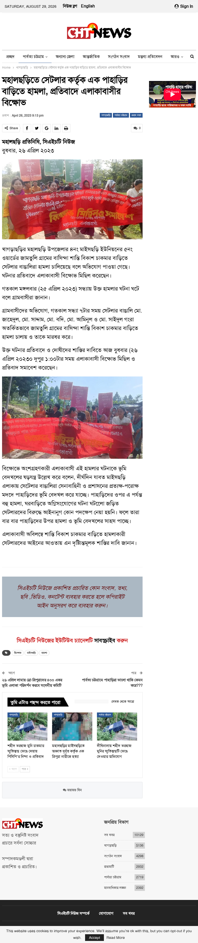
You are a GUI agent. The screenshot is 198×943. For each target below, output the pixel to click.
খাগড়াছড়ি (105, 115)
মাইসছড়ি (31, 652)
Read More (115, 937)
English (88, 6)
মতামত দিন (74, 790)
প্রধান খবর (136, 115)
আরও (175, 56)
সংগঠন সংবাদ (119, 56)
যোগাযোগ (106, 913)
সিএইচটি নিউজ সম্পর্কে (73, 913)
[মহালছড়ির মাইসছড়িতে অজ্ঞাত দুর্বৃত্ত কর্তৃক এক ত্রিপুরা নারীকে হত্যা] (72, 726)
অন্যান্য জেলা (65, 56)
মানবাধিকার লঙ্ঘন (115, 887)
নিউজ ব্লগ (70, 6)
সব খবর (109, 835)
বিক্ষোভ (17, 652)
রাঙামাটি (109, 866)
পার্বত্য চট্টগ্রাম (33, 56)
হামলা (44, 652)
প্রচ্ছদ (10, 56)
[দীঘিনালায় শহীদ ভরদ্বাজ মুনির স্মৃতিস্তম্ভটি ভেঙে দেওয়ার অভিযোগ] (117, 726)
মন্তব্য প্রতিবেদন (150, 56)
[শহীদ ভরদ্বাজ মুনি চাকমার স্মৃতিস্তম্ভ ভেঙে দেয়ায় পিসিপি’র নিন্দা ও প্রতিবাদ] (27, 726)
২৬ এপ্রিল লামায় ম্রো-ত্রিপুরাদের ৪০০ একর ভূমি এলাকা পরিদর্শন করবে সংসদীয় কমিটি (32, 682)
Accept (94, 937)
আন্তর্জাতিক (91, 56)
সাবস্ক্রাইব (104, 640)
